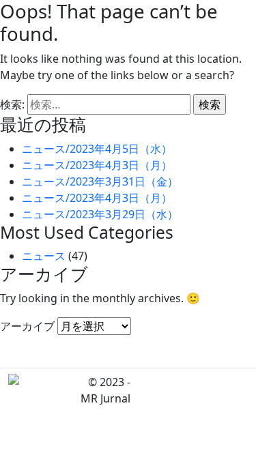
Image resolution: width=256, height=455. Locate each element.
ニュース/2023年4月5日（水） (97, 148)
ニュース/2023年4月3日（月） (97, 165)
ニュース (44, 255)
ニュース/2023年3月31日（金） (100, 181)
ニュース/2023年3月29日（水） (100, 214)
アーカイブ (27, 326)
